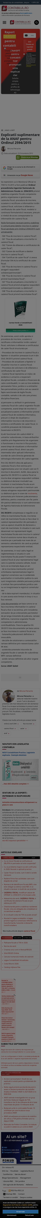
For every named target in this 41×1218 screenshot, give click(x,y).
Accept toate (20, 1211)
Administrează (11, 1215)
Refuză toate (29, 1215)
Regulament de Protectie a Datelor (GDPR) (17, 1205)
